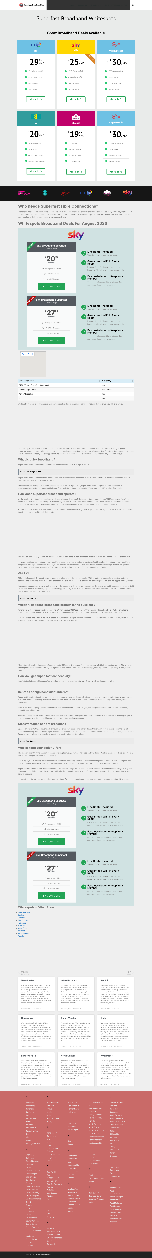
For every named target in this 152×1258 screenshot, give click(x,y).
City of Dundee (32, 1189)
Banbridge (30, 1109)
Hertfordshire (73, 1109)
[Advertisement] (76, 427)
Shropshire (114, 1109)
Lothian (71, 1178)
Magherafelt (73, 1189)
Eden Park (22, 925)
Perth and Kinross (96, 1178)
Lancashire (72, 1159)
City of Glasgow (32, 1196)
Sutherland (114, 1150)
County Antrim (32, 1218)
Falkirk (49, 1211)
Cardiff (28, 1167)
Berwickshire (31, 1128)
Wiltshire (113, 1216)
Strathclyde (114, 1140)
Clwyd (28, 1202)
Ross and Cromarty (97, 1199)
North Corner (68, 1055)
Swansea (113, 1156)
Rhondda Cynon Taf (97, 1196)
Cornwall (29, 1215)
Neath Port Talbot (96, 1108)
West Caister (23, 928)
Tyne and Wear (116, 1176)
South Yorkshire (116, 1125)
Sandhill (105, 980)
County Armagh (32, 1221)
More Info (36, 99)
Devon (49, 1139)
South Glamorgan (117, 1118)
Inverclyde (72, 1123)
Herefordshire (73, 1106)
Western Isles (115, 1212)
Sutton (112, 1153)
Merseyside (72, 1192)
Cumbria (29, 1245)
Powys (91, 1181)
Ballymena (30, 1103)
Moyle (70, 1211)
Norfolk (92, 1121)
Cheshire (29, 1183)
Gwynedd (51, 1244)
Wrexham (113, 1222)
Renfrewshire (94, 1193)
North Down (94, 1127)
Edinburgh (51, 1196)
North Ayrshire (95, 1124)
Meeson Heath (24, 912)
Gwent (49, 1241)
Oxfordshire (93, 1164)
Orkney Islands (95, 1161)
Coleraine (30, 1205)
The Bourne (23, 920)
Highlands (72, 1112)
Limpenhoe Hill (29, 1055)
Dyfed (49, 1161)
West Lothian (115, 1200)
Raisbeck (22, 923)
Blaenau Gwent (32, 1131)
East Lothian (52, 1181)
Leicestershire (73, 1165)
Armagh (50, 1121)
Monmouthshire (74, 1205)
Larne (70, 1162)
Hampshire (72, 1103)
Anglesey (50, 1106)
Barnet (28, 1115)
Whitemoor (107, 1055)
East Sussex (52, 1193)
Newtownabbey (95, 1118)
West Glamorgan (116, 1197)
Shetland (113, 1106)
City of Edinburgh (33, 1193)
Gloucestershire (53, 1231)
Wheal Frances (69, 980)
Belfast (28, 1121)
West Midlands (116, 1203)
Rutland (92, 1202)
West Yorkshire (116, 1209)
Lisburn (71, 1174)
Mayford (21, 931)
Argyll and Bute (53, 1118)
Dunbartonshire (53, 1154)
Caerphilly (30, 1155)
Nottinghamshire (95, 1143)
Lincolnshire (73, 1171)
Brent (28, 1134)
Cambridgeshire (32, 1161)
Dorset (49, 1142)
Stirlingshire (114, 1134)
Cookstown (30, 1211)
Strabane (113, 1137)
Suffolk (112, 1143)
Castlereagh (31, 1177)
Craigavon (30, 1242)
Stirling (112, 1131)
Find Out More (51, 286)
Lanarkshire (72, 1156)
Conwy (28, 1208)
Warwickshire (115, 1188)
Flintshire (50, 1217)
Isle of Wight (73, 1130)
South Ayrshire (116, 1115)
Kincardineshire (74, 1144)
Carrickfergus (31, 1174)
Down (49, 1145)
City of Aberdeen (33, 1186)
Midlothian (72, 1202)
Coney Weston (69, 1018)
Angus (49, 1109)
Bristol (28, 1140)
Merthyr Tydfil (73, 1195)
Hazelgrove (27, 1018)
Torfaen (113, 1173)
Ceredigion (30, 1180)
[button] (133, 5)
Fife (48, 1214)
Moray (70, 1208)
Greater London (53, 1235)
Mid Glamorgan (74, 1198)
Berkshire (29, 1125)
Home (72, 5)
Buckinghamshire (33, 1143)
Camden (29, 1164)
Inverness (72, 1127)
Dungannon (51, 1157)
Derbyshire (51, 1136)
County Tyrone (32, 1239)
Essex (49, 1199)
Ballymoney (30, 1106)
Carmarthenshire (33, 1171)
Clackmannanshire (33, 1199)
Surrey (112, 1147)
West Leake (27, 980)
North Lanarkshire (96, 1130)
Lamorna (21, 918)
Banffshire (30, 1112)
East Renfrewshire (54, 1184)
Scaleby (21, 915)
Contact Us (82, 5)
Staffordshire (115, 1128)
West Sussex (115, 1206)
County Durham (32, 1227)
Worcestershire (116, 1219)
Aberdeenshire (53, 1103)
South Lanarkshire (117, 1121)
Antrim (49, 1112)
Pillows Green (23, 933)
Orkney (92, 1157)
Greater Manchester (55, 1238)
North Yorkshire (95, 1133)
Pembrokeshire (95, 1175)
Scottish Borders (116, 1103)
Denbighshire (52, 1133)
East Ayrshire (52, 1172)
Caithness (30, 1158)
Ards (49, 1115)
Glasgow (50, 1228)
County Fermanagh (33, 1230)
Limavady (72, 1168)
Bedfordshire (31, 1118)
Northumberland (95, 1140)
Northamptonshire (96, 1137)
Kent (69, 1141)
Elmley (104, 1018)
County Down (31, 1224)
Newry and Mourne (97, 1115)
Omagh (92, 1154)
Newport (92, 1112)
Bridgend (29, 1137)
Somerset (114, 1112)
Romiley (21, 936)
